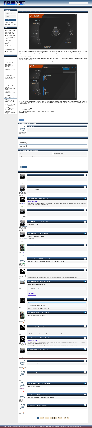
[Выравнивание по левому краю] (27, 156)
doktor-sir (33, 258)
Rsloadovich (33, 383)
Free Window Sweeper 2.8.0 (24, 142)
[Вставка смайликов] (32, 156)
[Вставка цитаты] (36, 156)
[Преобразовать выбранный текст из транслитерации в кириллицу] (38, 156)
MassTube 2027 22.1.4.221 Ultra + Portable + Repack (10, 38)
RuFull (32, 175)
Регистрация (14, 24)
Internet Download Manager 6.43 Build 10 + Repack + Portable (10, 36)
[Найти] (87, 3)
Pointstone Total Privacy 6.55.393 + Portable (26, 145)
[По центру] (29, 156)
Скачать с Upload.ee (32, 293)
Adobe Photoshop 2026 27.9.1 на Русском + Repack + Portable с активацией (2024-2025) (10, 33)
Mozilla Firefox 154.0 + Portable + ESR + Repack (10, 31)
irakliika (32, 312)
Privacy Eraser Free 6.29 (32, 201)
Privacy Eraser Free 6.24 (32, 340)
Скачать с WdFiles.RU (32, 295)
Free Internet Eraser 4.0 (23, 143)
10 (61, 417)
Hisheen (32, 299)
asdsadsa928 (33, 372)
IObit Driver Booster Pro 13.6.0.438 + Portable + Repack (9, 47)
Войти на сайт (10, 19)
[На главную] (17, 3)
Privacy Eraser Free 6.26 (32, 272)
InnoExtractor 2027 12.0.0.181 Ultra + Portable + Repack (10, 45)
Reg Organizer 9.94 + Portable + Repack (10, 49)
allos (32, 360)
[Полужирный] (20, 156)
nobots (32, 405)
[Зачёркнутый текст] (25, 156)
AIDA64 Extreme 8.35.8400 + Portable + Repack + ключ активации (9, 43)
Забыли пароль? (7, 24)
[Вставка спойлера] (40, 156)
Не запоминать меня (9, 22)
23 (65, 417)
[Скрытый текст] (35, 156)
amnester (33, 281)
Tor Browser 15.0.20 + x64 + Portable (9, 52)
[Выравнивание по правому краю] (30, 156)
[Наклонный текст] (21, 156)
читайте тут (67, 130)
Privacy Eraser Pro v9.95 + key (24, 146)
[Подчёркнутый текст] (23, 156)
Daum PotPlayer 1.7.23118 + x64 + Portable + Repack (10, 40)
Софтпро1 (33, 198)
